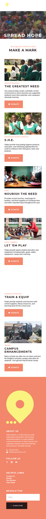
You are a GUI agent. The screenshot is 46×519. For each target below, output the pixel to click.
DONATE (15, 104)
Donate (9, 478)
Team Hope (10, 482)
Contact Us (10, 476)
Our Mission (11, 480)
